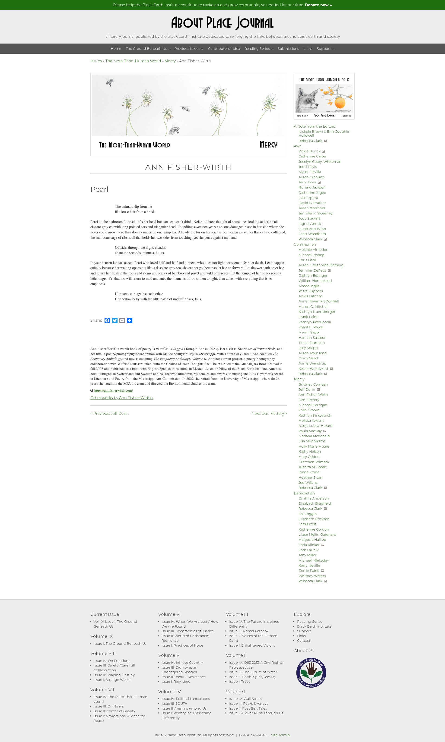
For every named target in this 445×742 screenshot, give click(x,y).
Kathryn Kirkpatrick (315, 415)
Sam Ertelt (307, 524)
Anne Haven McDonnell (319, 301)
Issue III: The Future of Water (253, 672)
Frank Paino (308, 316)
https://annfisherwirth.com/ (113, 390)
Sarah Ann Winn (312, 228)
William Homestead (315, 280)
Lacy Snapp (308, 348)
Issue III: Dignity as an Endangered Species (179, 669)
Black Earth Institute (314, 626)
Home (116, 48)
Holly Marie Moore (314, 446)
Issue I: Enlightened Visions (252, 645)
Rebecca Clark (310, 140)
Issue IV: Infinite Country (182, 662)
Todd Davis (308, 166)
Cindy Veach (309, 358)
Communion (305, 244)
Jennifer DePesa (312, 270)
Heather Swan (310, 477)
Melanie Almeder (313, 249)
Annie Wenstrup (312, 363)
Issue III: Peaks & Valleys (248, 703)
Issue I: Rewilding (176, 681)
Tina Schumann (312, 342)
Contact (303, 640)
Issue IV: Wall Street (245, 698)
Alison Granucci (312, 177)
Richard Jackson (312, 187)
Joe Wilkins (308, 482)
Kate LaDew (308, 550)
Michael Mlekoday (314, 560)
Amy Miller (308, 555)
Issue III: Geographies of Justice (188, 631)
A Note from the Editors (314, 126)
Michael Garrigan (313, 405)
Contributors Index (224, 48)
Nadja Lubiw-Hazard (316, 425)
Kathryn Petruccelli (315, 322)
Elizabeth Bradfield (315, 503)
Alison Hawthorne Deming (321, 265)
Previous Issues (188, 48)
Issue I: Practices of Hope (182, 645)
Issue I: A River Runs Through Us (256, 713)
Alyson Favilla (310, 172)
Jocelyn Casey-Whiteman (320, 161)
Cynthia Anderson (314, 498)
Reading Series (258, 48)
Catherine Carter (313, 156)
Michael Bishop (311, 255)
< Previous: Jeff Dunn (109, 413)
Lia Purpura (308, 197)
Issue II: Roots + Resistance (184, 677)
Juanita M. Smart (313, 467)
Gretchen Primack (314, 462)
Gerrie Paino (309, 570)
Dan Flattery (309, 400)
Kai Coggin (308, 514)
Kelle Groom (309, 410)
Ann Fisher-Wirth (313, 394)
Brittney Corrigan (313, 384)
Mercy (170, 60)
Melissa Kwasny (311, 420)
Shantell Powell (311, 327)
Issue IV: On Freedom (112, 660)
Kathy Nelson (310, 451)
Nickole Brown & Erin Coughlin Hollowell (324, 133)
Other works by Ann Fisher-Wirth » (121, 397)
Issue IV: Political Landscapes (186, 698)
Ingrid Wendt (310, 223)
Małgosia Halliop (312, 539)
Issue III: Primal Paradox (248, 631)
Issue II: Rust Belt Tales (248, 708)
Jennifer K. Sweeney (316, 213)
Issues (96, 60)
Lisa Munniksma (312, 441)
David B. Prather (312, 203)
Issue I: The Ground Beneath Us (120, 643)
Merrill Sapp (309, 332)
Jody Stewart (309, 218)
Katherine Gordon (314, 529)
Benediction (304, 493)
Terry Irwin (307, 182)
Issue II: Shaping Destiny (114, 675)
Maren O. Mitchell (313, 306)
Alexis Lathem (310, 296)
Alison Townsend (313, 353)
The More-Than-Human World (133, 60)
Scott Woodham (312, 234)
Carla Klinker (309, 545)
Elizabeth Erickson (314, 519)
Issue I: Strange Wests (112, 679)
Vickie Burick (309, 151)
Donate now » (318, 4)
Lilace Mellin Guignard (317, 534)
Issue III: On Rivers (109, 706)
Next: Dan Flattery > (269, 413)
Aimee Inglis (309, 286)
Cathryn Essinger (313, 275)
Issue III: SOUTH (175, 703)
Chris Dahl (307, 260)
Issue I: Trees (239, 681)
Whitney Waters (312, 576)
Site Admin (280, 735)
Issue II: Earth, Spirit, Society (252, 677)
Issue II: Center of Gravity (114, 711)
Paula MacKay (310, 431)
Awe (298, 146)
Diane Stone (309, 472)
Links (308, 48)
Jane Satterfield (312, 208)
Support (324, 48)
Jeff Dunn (307, 389)
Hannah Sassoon (313, 337)
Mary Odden (309, 456)
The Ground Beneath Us (147, 48)
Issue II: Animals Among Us (184, 708)
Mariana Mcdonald (314, 436)
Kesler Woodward (313, 368)
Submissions (288, 48)
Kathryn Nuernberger (317, 311)
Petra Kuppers (311, 291)
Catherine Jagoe (312, 192)
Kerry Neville (309, 565)
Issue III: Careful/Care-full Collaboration (114, 667)
